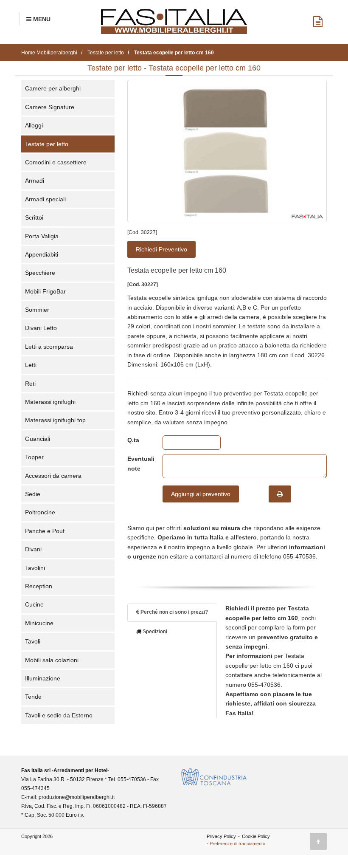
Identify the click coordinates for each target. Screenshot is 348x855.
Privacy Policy (221, 836)
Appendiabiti (41, 254)
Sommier (37, 309)
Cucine (34, 604)
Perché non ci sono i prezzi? (173, 612)
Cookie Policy (256, 836)
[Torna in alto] (318, 841)
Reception (38, 586)
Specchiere (40, 272)
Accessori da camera (53, 475)
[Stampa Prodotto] (280, 493)
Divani (33, 549)
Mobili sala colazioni (52, 660)
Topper (34, 457)
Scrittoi (34, 217)
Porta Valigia (42, 236)
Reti (30, 383)
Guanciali (37, 438)
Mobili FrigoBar (45, 291)
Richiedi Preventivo (161, 249)
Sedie (32, 494)
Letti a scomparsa (49, 346)
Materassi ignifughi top (55, 420)
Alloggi (34, 125)
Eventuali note (138, 463)
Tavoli (32, 641)
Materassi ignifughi (50, 401)
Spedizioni (154, 632)
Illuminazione (42, 678)
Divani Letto (41, 328)
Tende (33, 696)
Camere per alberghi (53, 88)
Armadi (34, 180)
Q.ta (133, 440)
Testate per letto (46, 144)
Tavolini (35, 567)
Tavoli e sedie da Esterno (59, 715)
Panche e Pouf (45, 531)
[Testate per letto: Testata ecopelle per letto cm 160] (227, 151)
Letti (30, 364)
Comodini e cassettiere (56, 162)
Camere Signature (49, 107)
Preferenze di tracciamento (237, 843)
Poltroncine (40, 512)
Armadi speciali (45, 199)
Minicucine (39, 623)
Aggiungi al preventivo (200, 494)
